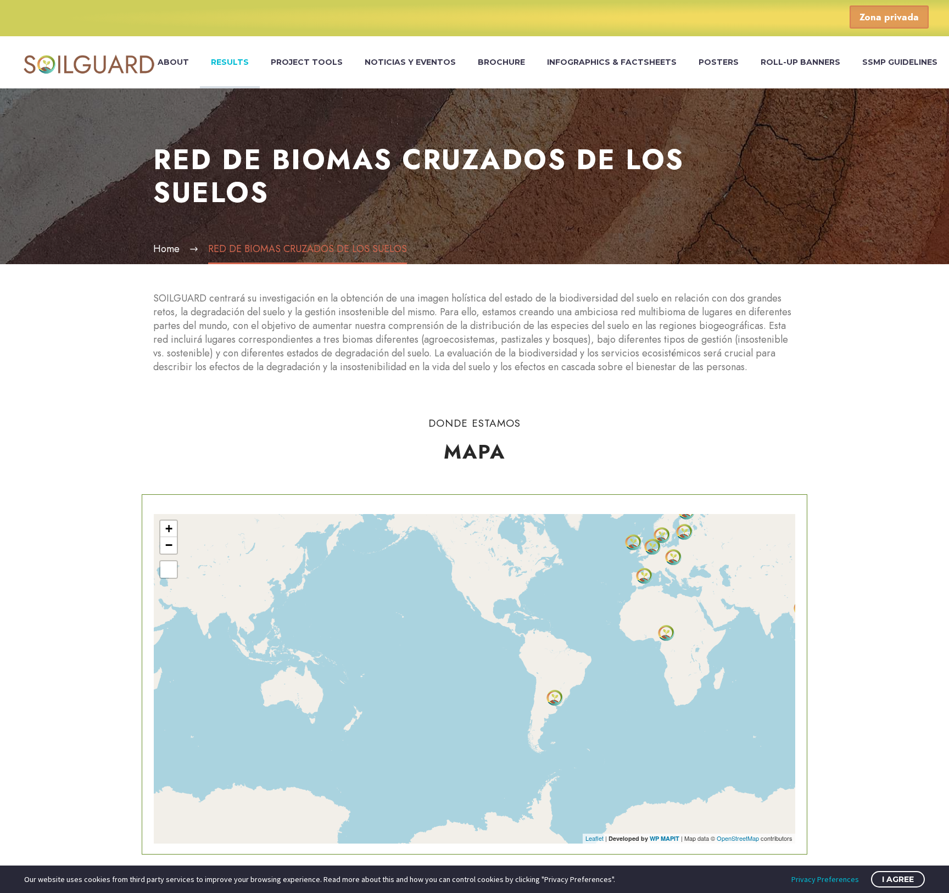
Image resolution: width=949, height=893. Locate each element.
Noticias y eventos (410, 62)
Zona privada (889, 17)
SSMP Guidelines (899, 62)
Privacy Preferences (825, 879)
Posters (719, 62)
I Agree (898, 879)
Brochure (501, 62)
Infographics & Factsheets (612, 62)
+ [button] (168, 528)
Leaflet (594, 838)
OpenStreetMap (738, 838)
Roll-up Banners (800, 62)
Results (230, 62)
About (173, 62)
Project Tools (307, 62)
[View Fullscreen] (168, 569)
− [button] (168, 545)
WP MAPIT (664, 838)
